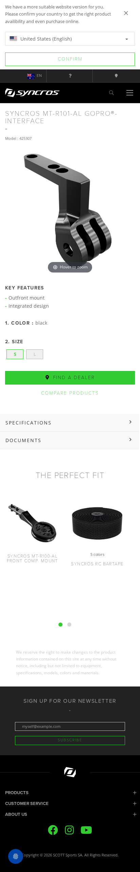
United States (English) (45, 39)
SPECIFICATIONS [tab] (28, 422)
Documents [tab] (23, 440)
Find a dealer (73, 377)
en (39, 75)
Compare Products (70, 393)
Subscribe (70, 740)
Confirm (70, 59)
